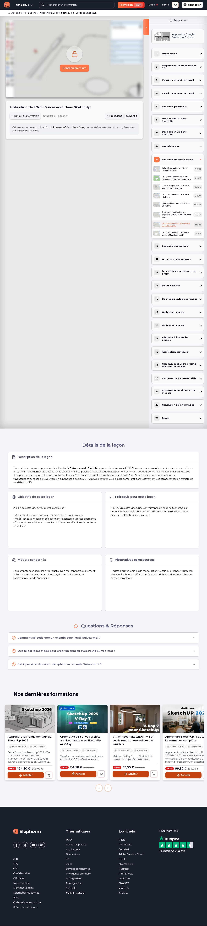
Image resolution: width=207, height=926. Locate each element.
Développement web (78, 868)
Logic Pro (124, 878)
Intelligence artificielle (78, 873)
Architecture (73, 849)
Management (74, 878)
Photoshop (125, 844)
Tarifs (165, 4)
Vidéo (69, 864)
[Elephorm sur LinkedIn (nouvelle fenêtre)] (41, 845)
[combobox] (76, 5)
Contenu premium (74, 68)
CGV (15, 868)
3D (67, 859)
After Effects (126, 873)
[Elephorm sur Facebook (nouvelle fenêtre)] (16, 845)
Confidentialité (21, 873)
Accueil (15, 13)
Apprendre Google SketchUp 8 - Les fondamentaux (68, 13)
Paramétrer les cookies (26, 892)
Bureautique (73, 854)
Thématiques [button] (78, 831)
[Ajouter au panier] (48, 775)
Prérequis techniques (25, 907)
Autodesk (124, 849)
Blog (16, 897)
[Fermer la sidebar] (146, 27)
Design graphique (76, 844)
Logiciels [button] (127, 831)
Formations (30, 13)
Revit (122, 839)
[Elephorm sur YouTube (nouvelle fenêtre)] (33, 845)
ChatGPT (124, 883)
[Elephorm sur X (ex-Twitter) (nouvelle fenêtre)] (25, 845)
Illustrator (124, 868)
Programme (180, 20)
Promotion (130, 4)
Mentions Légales (23, 887)
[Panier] (175, 5)
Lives (151, 4)
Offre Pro (18, 878)
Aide (15, 858)
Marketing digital (75, 893)
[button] (99, 788)
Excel (122, 859)
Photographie (74, 883)
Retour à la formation (26, 115)
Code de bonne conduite (27, 902)
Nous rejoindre (21, 883)
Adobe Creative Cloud (131, 854)
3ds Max (123, 893)
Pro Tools (124, 888)
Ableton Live (126, 864)
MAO (69, 839)
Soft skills (71, 888)
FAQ (15, 863)
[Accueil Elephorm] (27, 831)
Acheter (28, 775)
